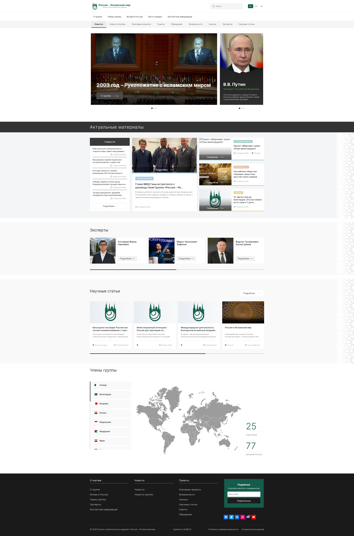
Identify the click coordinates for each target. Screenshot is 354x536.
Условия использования (253, 529)
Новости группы (117, 24)
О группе (97, 16)
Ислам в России (135, 16)
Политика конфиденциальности (223, 529)
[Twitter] (231, 517)
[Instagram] (242, 517)
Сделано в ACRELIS (182, 529)
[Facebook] (226, 517)
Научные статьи (247, 24)
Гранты (161, 24)
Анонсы (212, 24)
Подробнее (110, 206)
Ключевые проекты (141, 24)
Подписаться (244, 501)
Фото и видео (155, 16)
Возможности (195, 24)
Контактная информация (180, 16)
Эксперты (227, 24)
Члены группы (114, 16)
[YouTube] (253, 517)
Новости (99, 24)
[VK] (237, 517)
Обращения (176, 24)
